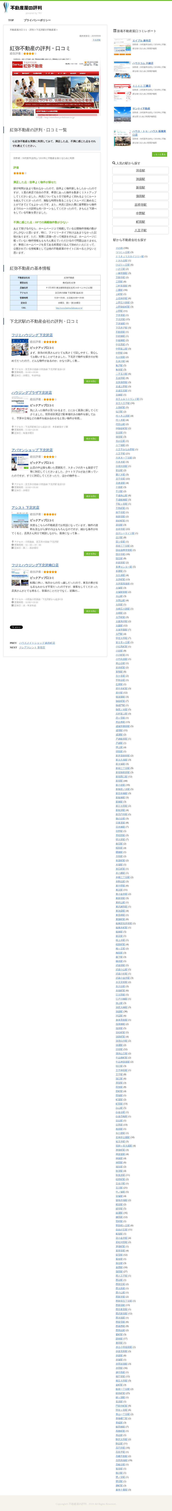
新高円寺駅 (121, 814)
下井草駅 (120, 315)
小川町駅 (120, 655)
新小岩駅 (120, 785)
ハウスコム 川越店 (143, 63)
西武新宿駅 (121, 1313)
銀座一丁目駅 (123, 1389)
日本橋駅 (120, 827)
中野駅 (140, 213)
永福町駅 (120, 990)
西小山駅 (120, 1292)
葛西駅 (119, 1267)
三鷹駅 (119, 290)
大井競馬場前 (123, 583)
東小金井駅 (121, 894)
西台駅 (119, 1280)
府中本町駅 (121, 688)
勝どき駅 (120, 474)
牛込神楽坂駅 (123, 1062)
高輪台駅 (120, 1464)
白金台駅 (120, 1112)
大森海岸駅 (121, 621)
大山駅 (119, 596)
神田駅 (119, 1162)
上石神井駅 (121, 298)
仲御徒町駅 (121, 428)
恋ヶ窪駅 (120, 718)
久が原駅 (120, 357)
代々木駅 (120, 420)
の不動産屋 (46, 30)
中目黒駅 (120, 344)
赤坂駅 (119, 1355)
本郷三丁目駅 (123, 877)
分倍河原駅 (121, 466)
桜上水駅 (120, 940)
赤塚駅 (119, 1359)
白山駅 (119, 1108)
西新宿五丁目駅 (124, 1301)
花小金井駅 (121, 1238)
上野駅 (119, 311)
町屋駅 (119, 1099)
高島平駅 (120, 1452)
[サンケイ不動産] (122, 121)
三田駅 (119, 281)
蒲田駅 (140, 196)
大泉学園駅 (121, 630)
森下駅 (119, 957)
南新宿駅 (120, 516)
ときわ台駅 (121, 260)
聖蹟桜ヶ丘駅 (123, 1225)
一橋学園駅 (121, 273)
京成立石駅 (121, 390)
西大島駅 (120, 1288)
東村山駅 (120, 902)
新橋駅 (119, 802)
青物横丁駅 (121, 1418)
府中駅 (119, 692)
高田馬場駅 (121, 1460)
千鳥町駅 (120, 508)
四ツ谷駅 (120, 541)
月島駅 (119, 856)
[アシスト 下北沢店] (21, 528)
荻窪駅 (119, 1255)
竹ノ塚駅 (120, 1192)
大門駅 (119, 634)
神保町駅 (120, 1150)
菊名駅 (119, 1259)
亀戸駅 (119, 365)
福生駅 (119, 1167)
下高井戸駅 (121, 328)
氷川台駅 (120, 986)
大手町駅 (120, 617)
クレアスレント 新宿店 (32, 647)
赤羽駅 (119, 1368)
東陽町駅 (120, 919)
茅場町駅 (120, 1246)
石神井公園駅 (123, 1137)
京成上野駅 (121, 386)
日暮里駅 (120, 823)
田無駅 (119, 1087)
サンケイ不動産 (141, 108)
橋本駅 (119, 961)
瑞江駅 (119, 1078)
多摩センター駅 (124, 567)
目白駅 (119, 1120)
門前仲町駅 (121, 1406)
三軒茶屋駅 (121, 286)
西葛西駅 (120, 1326)
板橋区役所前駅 (124, 923)
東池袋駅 (120, 911)
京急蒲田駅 (121, 382)
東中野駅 (120, 885)
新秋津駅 (120, 810)
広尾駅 (119, 684)
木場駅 (119, 864)
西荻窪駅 (120, 1322)
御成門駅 (120, 705)
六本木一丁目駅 (124, 458)
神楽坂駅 (120, 1154)
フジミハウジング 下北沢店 (32, 335)
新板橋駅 (120, 797)
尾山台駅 (120, 663)
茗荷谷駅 (120, 1250)
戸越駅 (119, 743)
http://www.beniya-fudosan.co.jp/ (69, 308)
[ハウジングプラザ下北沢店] (21, 413)
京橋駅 (119, 395)
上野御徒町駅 (123, 307)
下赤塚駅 (120, 323)
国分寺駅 (120, 554)
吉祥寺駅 (141, 204)
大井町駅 (120, 579)
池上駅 (119, 1003)
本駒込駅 (120, 881)
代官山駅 (120, 424)
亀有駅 (119, 369)
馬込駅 (119, 1435)
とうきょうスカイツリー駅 (130, 256)
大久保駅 (120, 575)
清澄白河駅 (121, 1041)
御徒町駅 (120, 701)
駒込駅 (119, 1443)
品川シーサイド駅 (125, 533)
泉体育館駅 (121, 1020)
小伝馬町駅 (121, 646)
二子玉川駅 (121, 374)
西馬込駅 (120, 1330)
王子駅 (119, 1074)
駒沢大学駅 (121, 1439)
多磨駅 (119, 571)
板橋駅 (119, 932)
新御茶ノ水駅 (123, 789)
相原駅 (119, 1129)
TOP (11, 20)
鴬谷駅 (119, 1469)
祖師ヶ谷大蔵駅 (124, 1146)
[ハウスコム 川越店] (122, 76)
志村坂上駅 (121, 713)
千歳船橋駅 (121, 500)
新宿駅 (140, 187)
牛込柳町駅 (121, 1057)
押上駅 (119, 747)
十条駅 (119, 487)
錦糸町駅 (120, 1393)
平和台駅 (120, 680)
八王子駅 (141, 230)
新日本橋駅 (121, 793)
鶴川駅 (119, 1473)
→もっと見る (160, 154)
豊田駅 (119, 1343)
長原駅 (119, 1401)
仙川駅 (119, 411)
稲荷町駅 (120, 1179)
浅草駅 (119, 1028)
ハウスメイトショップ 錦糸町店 (37, 643)
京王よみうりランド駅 (127, 399)
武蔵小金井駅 (123, 978)
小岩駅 (119, 651)
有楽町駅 (120, 860)
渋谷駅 (140, 170)
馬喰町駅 (120, 1431)
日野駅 (119, 831)
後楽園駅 (120, 697)
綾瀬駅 (119, 1213)
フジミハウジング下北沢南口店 (35, 565)
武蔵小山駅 (121, 969)
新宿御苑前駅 (123, 772)
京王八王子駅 (123, 403)
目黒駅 (119, 1125)
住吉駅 (119, 432)
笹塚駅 (119, 1196)
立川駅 (119, 1187)
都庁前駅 (120, 1376)
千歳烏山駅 (121, 495)
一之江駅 (120, 269)
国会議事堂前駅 (124, 550)
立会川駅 (120, 1183)
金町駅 (119, 1385)
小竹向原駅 (121, 659)
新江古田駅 (121, 806)
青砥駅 (119, 1422)
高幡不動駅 (121, 1456)
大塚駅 (119, 588)
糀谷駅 (119, 1204)
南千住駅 (120, 512)
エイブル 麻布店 (142, 40)
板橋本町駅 (121, 927)
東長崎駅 (120, 915)
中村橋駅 (120, 336)
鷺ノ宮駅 (120, 1477)
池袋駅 (140, 179)
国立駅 (119, 558)
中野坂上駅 (121, 349)
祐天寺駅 (120, 1141)
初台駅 (119, 470)
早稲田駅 (120, 835)
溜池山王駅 (121, 1053)
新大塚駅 (120, 764)
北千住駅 (120, 479)
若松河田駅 (121, 1242)
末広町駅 (120, 869)
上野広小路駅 (123, 302)
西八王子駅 (121, 1276)
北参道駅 (120, 483)
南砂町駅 (120, 520)
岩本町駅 (120, 667)
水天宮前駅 (121, 982)
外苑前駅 (120, 562)
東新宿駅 (120, 898)
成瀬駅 (119, 734)
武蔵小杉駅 (121, 974)
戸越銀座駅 (121, 739)
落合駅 (119, 1263)
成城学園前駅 (123, 726)
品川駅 (119, 537)
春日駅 (119, 844)
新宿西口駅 (121, 776)
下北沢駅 (97, 40)
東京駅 (119, 890)
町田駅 (140, 222)
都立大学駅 (121, 1380)
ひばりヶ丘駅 (123, 265)
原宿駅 (119, 525)
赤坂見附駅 (121, 1351)
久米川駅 (120, 361)
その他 (119, 248)
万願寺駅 (120, 277)
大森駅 (119, 625)
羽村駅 (119, 1221)
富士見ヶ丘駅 (123, 642)
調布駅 (119, 1338)
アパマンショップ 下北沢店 (32, 450)
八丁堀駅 (120, 445)
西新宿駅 (120, 1305)
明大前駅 (120, 839)
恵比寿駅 (120, 722)
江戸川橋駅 (121, 999)
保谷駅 (119, 437)
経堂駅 (119, 1208)
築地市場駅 (121, 1200)
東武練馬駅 (121, 906)
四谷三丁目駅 (123, 546)
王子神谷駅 (121, 1070)
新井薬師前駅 (123, 755)
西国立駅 (120, 1284)
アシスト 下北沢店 (25, 507)
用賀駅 (119, 1083)
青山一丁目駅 (123, 1414)
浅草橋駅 (120, 1024)
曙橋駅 (119, 852)
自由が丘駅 (121, 1229)
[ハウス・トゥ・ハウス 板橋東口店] (122, 144)
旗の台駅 (120, 818)
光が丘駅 (120, 441)
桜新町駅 (120, 944)
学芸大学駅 (121, 638)
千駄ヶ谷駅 (121, 504)
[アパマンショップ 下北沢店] (21, 470)
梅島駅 (119, 953)
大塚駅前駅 (121, 592)
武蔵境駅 (120, 965)
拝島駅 (119, 751)
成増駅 (119, 730)
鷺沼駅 (119, 1481)
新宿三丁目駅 (123, 768)
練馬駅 (119, 1217)
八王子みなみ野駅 (125, 449)
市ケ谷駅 (120, 676)
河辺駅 (119, 1015)
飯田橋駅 (120, 1427)
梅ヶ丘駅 (120, 948)
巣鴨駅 (119, 672)
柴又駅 (119, 936)
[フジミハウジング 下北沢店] (21, 355)
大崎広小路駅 (123, 609)
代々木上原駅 (123, 416)
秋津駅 (119, 1171)
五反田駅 (120, 378)
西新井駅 (120, 1297)
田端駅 (119, 1095)
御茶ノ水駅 (121, 709)
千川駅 (119, 491)
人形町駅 (120, 407)
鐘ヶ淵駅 (120, 1397)
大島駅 (119, 604)
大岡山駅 (120, 600)
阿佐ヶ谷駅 (121, 1410)
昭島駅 (119, 848)
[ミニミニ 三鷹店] (122, 99)
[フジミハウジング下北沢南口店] (21, 585)
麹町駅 (119, 1485)
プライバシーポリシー (37, 20)
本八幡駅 (120, 873)
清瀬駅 (119, 1045)
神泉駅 (119, 1158)
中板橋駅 (120, 340)
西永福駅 (120, 1318)
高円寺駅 (120, 1448)
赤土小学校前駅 (124, 1347)
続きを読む (91, 381)
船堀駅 (119, 1234)
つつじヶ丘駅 (123, 252)
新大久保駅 (121, 760)
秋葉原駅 (120, 1175)
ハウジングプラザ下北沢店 (32, 392)
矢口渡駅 (120, 1133)
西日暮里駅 (121, 1309)
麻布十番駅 (121, 1490)
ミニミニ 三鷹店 (142, 86)
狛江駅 (119, 1066)
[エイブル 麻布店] (122, 54)
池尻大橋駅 (121, 1007)
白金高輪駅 (121, 1116)
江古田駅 (120, 995)
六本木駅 (120, 462)
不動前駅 (120, 332)
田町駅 (119, 1091)
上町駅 (119, 294)
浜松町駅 (120, 1032)
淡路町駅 (120, 1036)
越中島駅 (120, 1372)
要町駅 (119, 1334)
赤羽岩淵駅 (121, 1364)
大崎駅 (119, 613)
